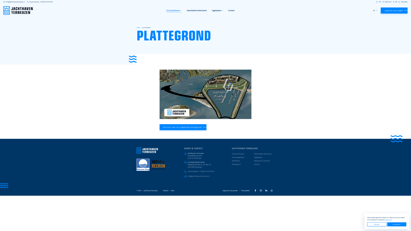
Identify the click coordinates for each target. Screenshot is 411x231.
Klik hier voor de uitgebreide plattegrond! (182, 127)
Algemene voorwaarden (230, 190)
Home (138, 27)
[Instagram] (261, 190)
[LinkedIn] (266, 190)
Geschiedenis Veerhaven (263, 154)
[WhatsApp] (271, 190)
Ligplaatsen (258, 157)
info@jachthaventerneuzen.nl (198, 176)
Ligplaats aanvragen (393, 10)
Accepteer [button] (397, 224)
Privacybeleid (245, 190)
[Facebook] (255, 190)
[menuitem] (242, 157)
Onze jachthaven (238, 154)
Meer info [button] (389, 220)
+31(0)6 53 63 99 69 (201, 171)
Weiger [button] (377, 224)
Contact (257, 164)
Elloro (172, 190)
